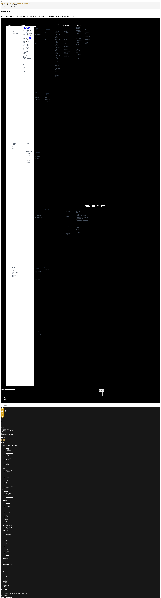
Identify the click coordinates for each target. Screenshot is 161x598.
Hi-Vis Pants (57, 55)
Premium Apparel (45, 209)
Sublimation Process (67, 222)
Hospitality (27, 28)
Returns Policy (5, 580)
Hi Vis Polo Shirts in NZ (10, 451)
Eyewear (78, 35)
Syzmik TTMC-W (38, 280)
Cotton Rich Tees (14, 31)
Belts (78, 49)
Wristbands (67, 218)
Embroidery (5, 405)
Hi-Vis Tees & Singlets (9, 453)
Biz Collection (38, 29)
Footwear (7, 464)
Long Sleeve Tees (14, 36)
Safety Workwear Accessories (57, 75)
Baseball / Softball (67, 49)
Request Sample (6, 585)
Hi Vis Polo (23, 32)
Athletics (67, 43)
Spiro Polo (37, 337)
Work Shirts (7, 456)
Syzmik (37, 268)
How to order (5, 581)
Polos (6, 483)
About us (4, 575)
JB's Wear (35, 92)
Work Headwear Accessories (82, 220)
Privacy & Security (6, 578)
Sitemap (4, 586)
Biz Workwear (37, 37)
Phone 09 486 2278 (14, 5)
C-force (38, 152)
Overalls (7, 460)
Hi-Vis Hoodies (56, 45)
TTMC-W (23, 60)
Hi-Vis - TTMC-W (57, 50)
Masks (78, 33)
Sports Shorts (8, 487)
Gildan (44, 267)
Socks (66, 214)
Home (4, 571)
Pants (6, 533)
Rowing (66, 53)
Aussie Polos (47, 99)
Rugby (66, 30)
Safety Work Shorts (57, 69)
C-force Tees (37, 156)
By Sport (67, 27)
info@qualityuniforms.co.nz (15, 6)
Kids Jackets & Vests (15, 276)
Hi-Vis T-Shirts (57, 37)
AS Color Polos (47, 34)
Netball (66, 37)
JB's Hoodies (37, 99)
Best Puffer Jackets (9, 494)
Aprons (28, 30)
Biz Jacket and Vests (38, 43)
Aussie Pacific (47, 94)
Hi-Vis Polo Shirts (57, 32)
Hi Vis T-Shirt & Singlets (23, 40)
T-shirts (13, 27)
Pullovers (7, 528)
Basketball (67, 34)
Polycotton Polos (9, 509)
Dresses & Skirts (8, 515)
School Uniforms (6, 480)
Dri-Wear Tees (23, 66)
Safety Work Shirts (57, 66)
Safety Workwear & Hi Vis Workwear (10, 445)
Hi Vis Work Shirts (23, 36)
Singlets (7, 476)
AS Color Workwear (47, 37)
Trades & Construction (23, 28)
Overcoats (7, 517)
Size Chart (5, 577)
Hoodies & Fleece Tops (10, 486)
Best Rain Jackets (9, 495)
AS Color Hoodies (46, 40)
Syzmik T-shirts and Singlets (38, 272)
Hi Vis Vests (23, 43)
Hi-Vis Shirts (57, 34)
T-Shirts (4, 468)
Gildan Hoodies (47, 271)
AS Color (48, 29)
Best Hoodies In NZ (9, 527)
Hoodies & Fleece (14, 144)
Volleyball (67, 46)
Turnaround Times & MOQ (69, 234)
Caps (78, 40)
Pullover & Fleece (14, 149)
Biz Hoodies (37, 40)
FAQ (3, 573)
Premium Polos (38, 215)
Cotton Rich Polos (9, 506)
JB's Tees (36, 95)
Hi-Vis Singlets (57, 53)
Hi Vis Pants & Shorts (23, 55)
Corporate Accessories (87, 30)
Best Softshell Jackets (9, 497)
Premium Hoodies (38, 217)
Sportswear (5, 474)
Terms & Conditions (6, 582)
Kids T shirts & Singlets (15, 273)
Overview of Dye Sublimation (68, 226)
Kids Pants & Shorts (14, 281)
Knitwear (7, 516)
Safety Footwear (57, 72)
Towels (78, 44)
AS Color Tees (47, 32)
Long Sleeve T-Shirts (9, 472)
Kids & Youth (14, 267)
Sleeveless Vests (8, 498)
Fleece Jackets (8, 493)
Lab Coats (25, 45)
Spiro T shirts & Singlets (39, 334)
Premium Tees (38, 212)
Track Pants (8, 478)
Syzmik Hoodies (38, 274)
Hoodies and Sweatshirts (7, 525)
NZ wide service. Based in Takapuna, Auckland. (15, 3)
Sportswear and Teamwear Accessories (82, 218)
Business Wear (5, 511)
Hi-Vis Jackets (23, 46)
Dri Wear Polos (23, 70)
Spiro (37, 331)
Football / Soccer (68, 32)
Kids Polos (14, 270)
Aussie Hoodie (47, 101)
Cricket (66, 39)
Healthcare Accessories (25, 57)
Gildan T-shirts (47, 269)
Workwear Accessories (81, 215)
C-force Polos (37, 158)
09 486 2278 (4, 595)
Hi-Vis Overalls (56, 58)
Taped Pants (56, 61)
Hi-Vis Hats (7, 448)
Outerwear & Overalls (23, 62)
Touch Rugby (67, 51)
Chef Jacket (27, 33)
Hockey (66, 41)
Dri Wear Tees (15, 33)
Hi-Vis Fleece (57, 47)
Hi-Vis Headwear (57, 63)
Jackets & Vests (8, 484)
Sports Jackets (8, 477)
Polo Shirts (5, 505)
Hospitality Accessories (87, 40)
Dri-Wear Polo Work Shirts (10, 507)
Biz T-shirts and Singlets (38, 35)
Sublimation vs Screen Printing (68, 231)
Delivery (4, 572)
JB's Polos (37, 97)
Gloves (86, 27)
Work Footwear (79, 31)
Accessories (28, 35)
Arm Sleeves (67, 216)
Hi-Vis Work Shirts (9, 455)
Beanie (78, 38)
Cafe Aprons (8, 501)
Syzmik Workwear (37, 277)
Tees (6, 482)
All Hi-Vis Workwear (57, 28)
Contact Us (5, 576)
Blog (4, 583)
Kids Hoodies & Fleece (15, 279)
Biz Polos (36, 32)
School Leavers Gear (27, 38)
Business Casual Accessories (87, 34)
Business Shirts (8, 512)
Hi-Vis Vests (57, 39)
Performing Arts (68, 58)
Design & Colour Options (68, 228)
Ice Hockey (67, 55)
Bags (78, 42)
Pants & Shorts (8, 458)
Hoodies (13, 146)
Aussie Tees (47, 97)
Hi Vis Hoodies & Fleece (23, 50)
